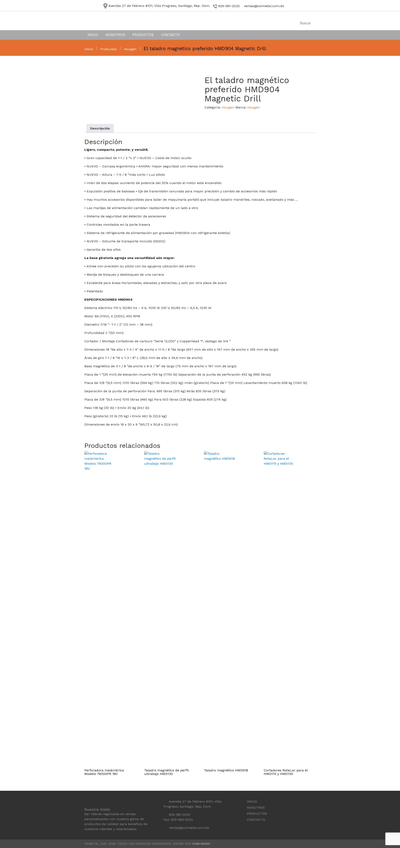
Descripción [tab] (100, 128)
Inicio (93, 35)
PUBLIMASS (201, 843)
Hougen (130, 49)
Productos (143, 35)
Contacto (170, 35)
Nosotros (115, 35)
